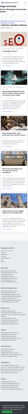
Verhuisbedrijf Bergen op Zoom (9, 302)
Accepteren (7, 411)
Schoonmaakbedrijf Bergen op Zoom (11, 338)
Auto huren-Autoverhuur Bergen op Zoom (12, 367)
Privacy (3, 262)
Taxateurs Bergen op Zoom (8, 336)
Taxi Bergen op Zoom (7, 274)
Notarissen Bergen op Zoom (9, 334)
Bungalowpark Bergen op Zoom (10, 324)
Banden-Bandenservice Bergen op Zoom (12, 369)
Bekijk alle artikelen (5, 28)
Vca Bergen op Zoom (7, 351)
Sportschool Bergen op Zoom (9, 356)
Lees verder (6, 66)
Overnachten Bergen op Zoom (9, 320)
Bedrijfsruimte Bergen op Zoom (9, 387)
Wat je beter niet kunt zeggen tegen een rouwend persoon (13, 212)
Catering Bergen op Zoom (8, 293)
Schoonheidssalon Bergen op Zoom (11, 294)
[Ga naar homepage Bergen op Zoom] (9, 2)
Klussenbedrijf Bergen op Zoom (9, 333)
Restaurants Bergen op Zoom (9, 291)
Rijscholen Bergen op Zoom (8, 271)
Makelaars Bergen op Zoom (8, 340)
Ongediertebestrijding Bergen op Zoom (12, 389)
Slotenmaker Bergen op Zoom (9, 373)
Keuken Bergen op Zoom (8, 349)
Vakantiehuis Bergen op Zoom (9, 322)
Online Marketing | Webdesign (12, 49)
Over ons (3, 256)
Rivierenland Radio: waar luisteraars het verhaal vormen (13, 134)
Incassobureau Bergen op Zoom (10, 385)
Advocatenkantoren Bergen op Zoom (11, 371)
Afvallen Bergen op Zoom (8, 280)
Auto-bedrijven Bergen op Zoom (10, 365)
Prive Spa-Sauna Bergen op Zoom (10, 383)
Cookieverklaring (5, 258)
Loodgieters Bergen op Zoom (9, 298)
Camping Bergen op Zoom (8, 318)
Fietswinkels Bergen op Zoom (9, 273)
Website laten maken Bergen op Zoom (12, 354)
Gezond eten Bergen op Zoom (9, 282)
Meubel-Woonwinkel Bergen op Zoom (11, 313)
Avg (2, 260)
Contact (3, 253)
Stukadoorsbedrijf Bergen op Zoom (11, 300)
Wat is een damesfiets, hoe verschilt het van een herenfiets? (12, 170)
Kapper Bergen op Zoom (8, 276)
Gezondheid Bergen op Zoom (9, 278)
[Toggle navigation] (25, 3)
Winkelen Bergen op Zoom (8, 311)
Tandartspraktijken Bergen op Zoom (11, 296)
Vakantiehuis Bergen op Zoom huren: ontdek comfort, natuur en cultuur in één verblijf (13, 93)
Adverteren (4, 254)
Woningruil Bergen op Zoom (8, 382)
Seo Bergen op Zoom (9, 51)
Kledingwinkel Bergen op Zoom (9, 353)
